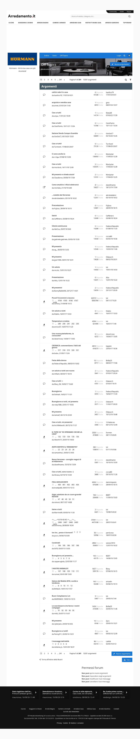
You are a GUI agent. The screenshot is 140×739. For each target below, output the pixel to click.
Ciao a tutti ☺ (57, 381)
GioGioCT (57, 136)
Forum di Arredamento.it (39, 16)
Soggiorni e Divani (25, 23)
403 (73, 485)
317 (59, 350)
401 (64, 485)
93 (66, 610)
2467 (65, 522)
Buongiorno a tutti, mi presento (65, 401)
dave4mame (111, 185)
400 (59, 485)
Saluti (54, 215)
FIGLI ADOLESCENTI (60, 482)
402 (68, 485)
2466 (60, 522)
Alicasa (57, 475)
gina (107, 102)
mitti (56, 613)
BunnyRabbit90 (60, 291)
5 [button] (55, 80)
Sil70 (56, 548)
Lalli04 (108, 641)
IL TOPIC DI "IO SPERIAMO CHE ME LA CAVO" (67, 433)
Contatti (116, 709)
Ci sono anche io (58, 154)
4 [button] (51, 80)
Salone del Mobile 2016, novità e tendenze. (65, 582)
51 (73, 499)
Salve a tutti (57, 509)
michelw (57, 188)
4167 (76, 300)
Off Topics (48, 64)
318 (64, 350)
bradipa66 (58, 488)
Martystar (110, 154)
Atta (55, 280)
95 (73, 610)
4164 (60, 300)
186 (68, 545)
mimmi (57, 502)
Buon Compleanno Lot (61, 596)
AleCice (57, 229)
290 (64, 324)
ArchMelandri (59, 425)
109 (68, 571)
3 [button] (48, 80)
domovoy (57, 525)
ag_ (55, 250)
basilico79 (58, 95)
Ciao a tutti (56, 113)
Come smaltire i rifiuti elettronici (65, 185)
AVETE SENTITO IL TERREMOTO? (64, 447)
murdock (57, 167)
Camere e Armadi (59, 23)
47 (59, 499)
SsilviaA (57, 394)
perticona (109, 533)
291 (68, 324)
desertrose (58, 339)
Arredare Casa (75, 23)
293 (77, 324)
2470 (55, 524)
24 (66, 450)
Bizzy (108, 569)
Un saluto (56, 267)
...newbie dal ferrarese (61, 195)
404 (77, 485)
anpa (56, 116)
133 (64, 437)
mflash (57, 374)
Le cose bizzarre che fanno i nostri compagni (66, 607)
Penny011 (58, 634)
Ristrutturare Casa (93, 23)
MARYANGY (58, 599)
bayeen (109, 346)
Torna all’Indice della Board (52, 659)
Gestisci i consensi (77, 723)
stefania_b (58, 647)
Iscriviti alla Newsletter (71, 712)
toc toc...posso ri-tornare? (62, 532)
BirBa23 (109, 360)
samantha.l (58, 453)
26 (73, 450)
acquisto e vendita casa (61, 102)
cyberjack (58, 624)
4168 (55, 303)
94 (70, 610)
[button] (64, 80)
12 (71, 586)
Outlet (122, 12)
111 (77, 571)
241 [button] (60, 80)
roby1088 (57, 405)
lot (107, 267)
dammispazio (111, 482)
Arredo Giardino (112, 23)
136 (77, 437)
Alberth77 (58, 440)
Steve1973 (55, 69)
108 (64, 571)
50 (70, 499)
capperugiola (59, 561)
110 (73, 571)
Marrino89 (58, 512)
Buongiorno (57, 391)
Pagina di (75, 80)
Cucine (11, 23)
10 (64, 586)
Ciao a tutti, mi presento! (62, 422)
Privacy (59, 723)
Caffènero (58, 219)
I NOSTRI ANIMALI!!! (60, 568)
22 (59, 450)
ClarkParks (58, 126)
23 (62, 450)
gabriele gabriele (60, 239)
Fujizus (57, 208)
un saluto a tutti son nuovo (63, 371)
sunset (56, 574)
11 (68, 586)
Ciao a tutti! (57, 143)
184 (59, 545)
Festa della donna (59, 360)
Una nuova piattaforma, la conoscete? (63, 334)
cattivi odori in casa (60, 92)
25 (70, 450)
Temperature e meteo (60, 321)
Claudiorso (58, 178)
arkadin (109, 581)
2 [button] (44, 80)
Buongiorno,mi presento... (63, 555)
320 (73, 350)
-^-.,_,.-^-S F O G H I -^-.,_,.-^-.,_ (64, 519)
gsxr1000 (57, 260)
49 (66, 499)
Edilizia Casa (91, 709)
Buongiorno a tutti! (60, 631)
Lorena (57, 304)
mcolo (56, 270)
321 (77, 350)
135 (73, 437)
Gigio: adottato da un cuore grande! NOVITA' (66, 495)
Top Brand (127, 23)
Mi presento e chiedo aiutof (63, 174)
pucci (56, 536)
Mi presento (57, 246)
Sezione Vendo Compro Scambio (65, 133)
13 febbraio (110, 422)
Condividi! (56, 543)
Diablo (56, 314)
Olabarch (109, 257)
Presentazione (58, 236)
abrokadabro (59, 198)
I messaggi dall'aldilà (60, 641)
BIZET (108, 495)
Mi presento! (57, 288)
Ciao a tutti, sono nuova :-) (63, 472)
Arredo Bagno (42, 23)
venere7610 (110, 543)
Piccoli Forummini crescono (63, 298)
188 (77, 545)
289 (59, 324)
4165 (65, 300)
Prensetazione (58, 205)
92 (62, 610)
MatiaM (109, 113)
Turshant (57, 147)
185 (64, 545)
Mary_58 (57, 384)
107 (59, 571)
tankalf (57, 415)
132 (59, 437)
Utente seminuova (59, 226)
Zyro (107, 621)
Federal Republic (112, 226)
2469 (76, 522)
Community (113, 12)
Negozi (129, 12)
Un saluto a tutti (58, 311)
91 (59, 610)
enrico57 (57, 327)
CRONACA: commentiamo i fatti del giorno (66, 346)
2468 (71, 522)
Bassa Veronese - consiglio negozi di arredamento (66, 460)
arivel (56, 105)
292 (73, 324)
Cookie (65, 723)
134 (68, 437)
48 (62, 499)
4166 (71, 300)
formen (109, 432)
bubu (56, 353)
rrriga (56, 157)
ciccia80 (109, 236)
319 (68, 350)
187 (73, 545)
